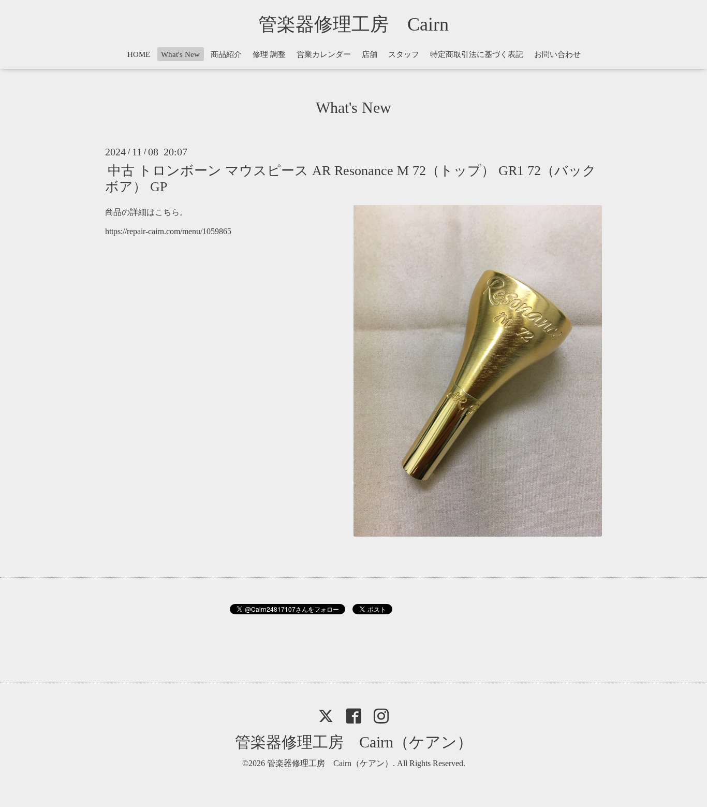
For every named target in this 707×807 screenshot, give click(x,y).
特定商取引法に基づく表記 (476, 54)
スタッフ (403, 54)
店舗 (369, 54)
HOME (138, 54)
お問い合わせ (557, 54)
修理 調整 (269, 54)
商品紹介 (226, 54)
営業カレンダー (324, 54)
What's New (180, 54)
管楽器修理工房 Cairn (362, 24)
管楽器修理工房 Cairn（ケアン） (354, 742)
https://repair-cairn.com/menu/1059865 (168, 231)
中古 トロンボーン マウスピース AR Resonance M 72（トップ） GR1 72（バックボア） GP (350, 178)
